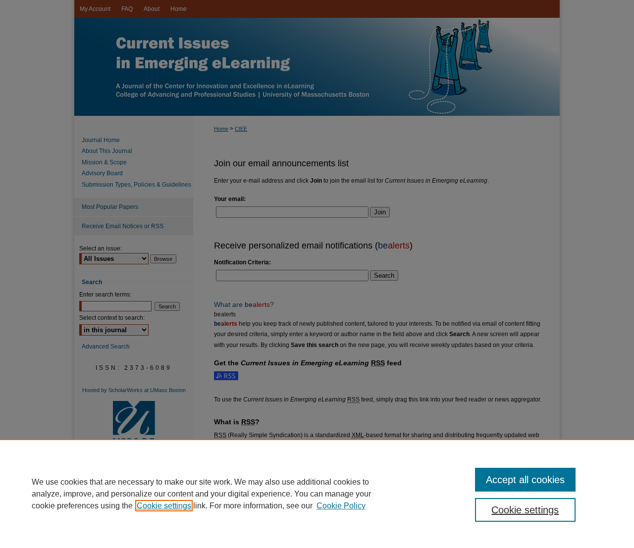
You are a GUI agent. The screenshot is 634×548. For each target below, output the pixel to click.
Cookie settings (164, 505)
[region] (317, 493)
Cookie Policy (341, 505)
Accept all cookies (525, 479)
